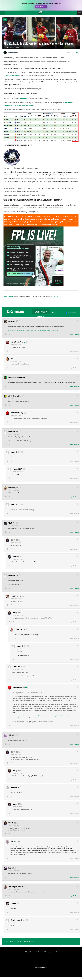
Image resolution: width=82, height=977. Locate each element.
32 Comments (15, 311)
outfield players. (28, 105)
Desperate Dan (15, 596)
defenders (69, 103)
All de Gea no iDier (15, 396)
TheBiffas (11, 523)
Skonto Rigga (8, 296)
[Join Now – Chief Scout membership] (41, 5)
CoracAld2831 (13, 431)
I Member (12, 735)
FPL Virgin (11, 321)
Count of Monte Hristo (16, 377)
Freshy (12, 540)
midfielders (8, 105)
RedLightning (17, 687)
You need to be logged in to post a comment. (19, 941)
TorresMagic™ (15, 342)
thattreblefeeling (16, 413)
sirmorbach (14, 787)
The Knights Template (16, 886)
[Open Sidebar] (79, 13)
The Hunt (13, 841)
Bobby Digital (13, 487)
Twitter (55, 296)
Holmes (13, 903)
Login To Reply (74, 334)
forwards (16, 105)
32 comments (16, 47)
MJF (11, 358)
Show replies (72, 313)
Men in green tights (17, 920)
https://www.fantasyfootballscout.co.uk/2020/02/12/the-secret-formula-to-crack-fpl (33, 330)
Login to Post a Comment (41, 312)
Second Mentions (12, 75)
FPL (5, 19)
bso (9, 868)
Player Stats (22, 99)
